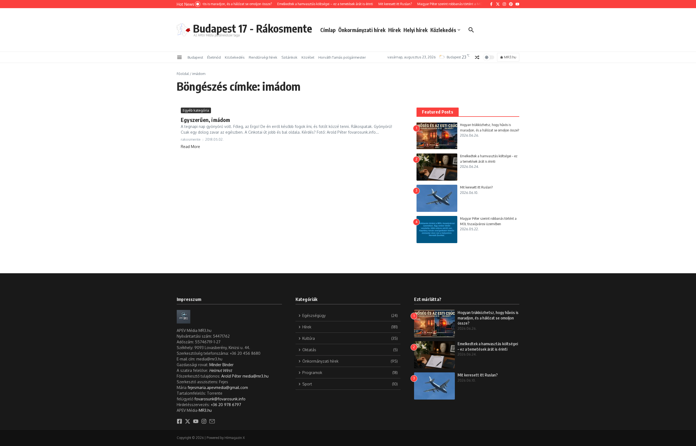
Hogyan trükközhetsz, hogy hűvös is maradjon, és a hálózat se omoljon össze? (488, 317)
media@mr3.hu (256, 376)
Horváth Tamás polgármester (342, 57)
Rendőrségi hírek (263, 57)
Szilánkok (289, 57)
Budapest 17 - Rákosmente (252, 28)
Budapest (195, 57)
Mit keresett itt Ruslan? (476, 187)
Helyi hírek (415, 30)
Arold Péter (231, 376)
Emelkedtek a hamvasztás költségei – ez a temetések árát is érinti (488, 346)
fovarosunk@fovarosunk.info (220, 399)
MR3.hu (205, 410)
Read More (190, 146)
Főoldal (183, 73)
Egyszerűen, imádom (205, 119)
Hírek (394, 30)
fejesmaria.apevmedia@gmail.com (218, 387)
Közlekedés (443, 30)
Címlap (327, 30)
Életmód (214, 57)
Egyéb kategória (196, 110)
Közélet (308, 57)
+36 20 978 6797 (226, 404)
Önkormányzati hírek (362, 30)
